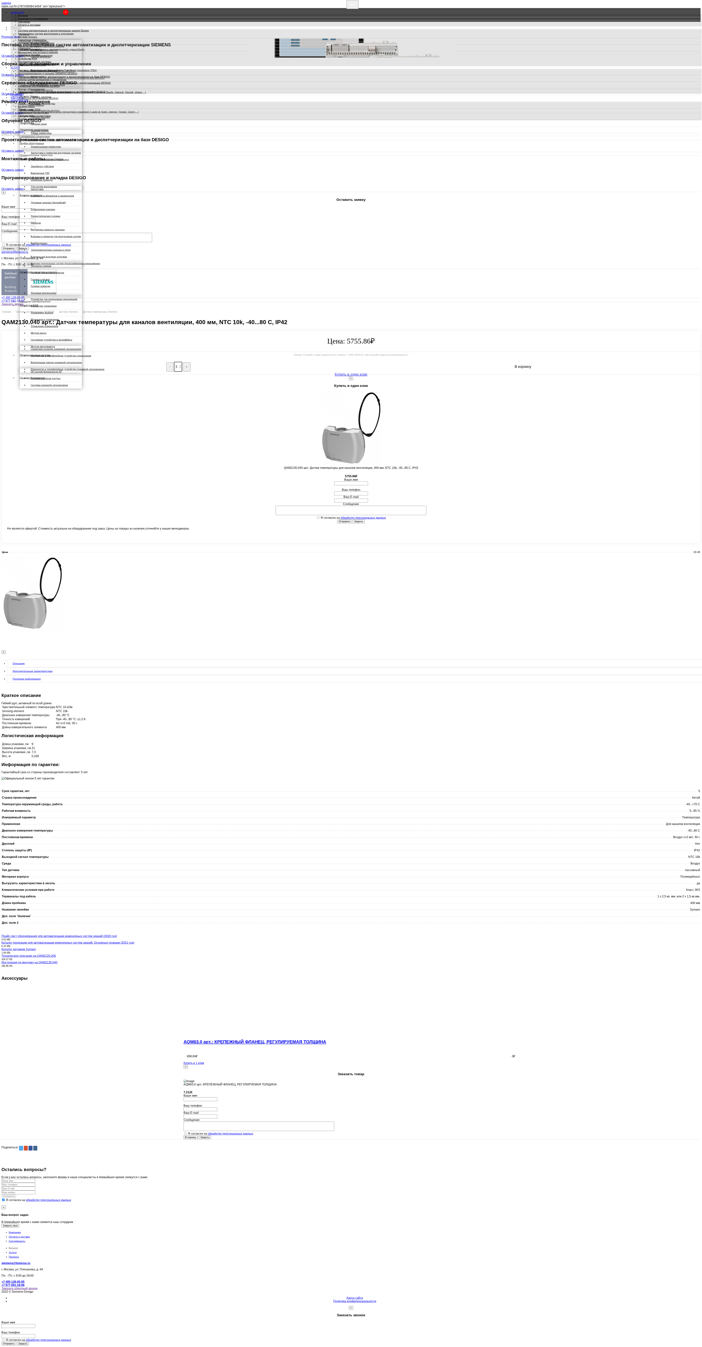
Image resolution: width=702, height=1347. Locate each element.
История (23, 15)
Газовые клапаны (40, 279)
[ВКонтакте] (35, 1148)
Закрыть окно (10, 1225)
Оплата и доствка (19, 1236)
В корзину (190, 1137)
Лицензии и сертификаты (33, 18)
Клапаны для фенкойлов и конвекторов (52, 195)
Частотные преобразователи (35, 55)
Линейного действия (42, 166)
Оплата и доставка (29, 24)
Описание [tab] (19, 663)
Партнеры (24, 21)
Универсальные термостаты (46, 146)
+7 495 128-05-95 (12, 297)
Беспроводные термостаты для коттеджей (53, 139)
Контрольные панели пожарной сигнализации (56, 362)
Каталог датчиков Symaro (18, 949)
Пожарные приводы (42, 180)
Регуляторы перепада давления (48, 229)
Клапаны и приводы (30, 49)
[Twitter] (21, 1148)
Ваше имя (8, 206)
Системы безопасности (32, 64)
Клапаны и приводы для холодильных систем (56, 236)
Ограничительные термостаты (36, 43)
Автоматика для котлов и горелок (38, 52)
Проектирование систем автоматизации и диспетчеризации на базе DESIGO (64, 76)
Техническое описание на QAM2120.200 (28, 955)
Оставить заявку (12, 131)
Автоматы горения (41, 265)
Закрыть (358, 521)
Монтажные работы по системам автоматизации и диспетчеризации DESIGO (64, 82)
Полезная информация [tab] (27, 678)
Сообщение (9, 231)
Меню (352, 4)
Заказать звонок (12, 304)
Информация (19, 100)
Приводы (36, 223)
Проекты (16, 95)
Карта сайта (355, 1297)
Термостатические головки (45, 216)
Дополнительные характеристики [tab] (32, 671)
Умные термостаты (41, 133)
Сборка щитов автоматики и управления (42, 79)
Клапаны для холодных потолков (49, 256)
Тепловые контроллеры (43, 293)
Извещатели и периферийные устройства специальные (61, 355)
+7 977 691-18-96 (12, 300)
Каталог (16, 27)
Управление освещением (44, 326)
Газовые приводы (40, 286)
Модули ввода (38, 333)
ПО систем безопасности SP (46, 371)
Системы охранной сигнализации (49, 385)
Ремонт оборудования (31, 89)
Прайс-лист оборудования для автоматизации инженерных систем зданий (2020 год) (59, 936)
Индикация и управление (45, 319)
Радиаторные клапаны (43, 209)
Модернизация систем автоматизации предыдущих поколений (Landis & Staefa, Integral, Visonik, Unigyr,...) (82, 92)
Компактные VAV (40, 173)
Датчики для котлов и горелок (47, 272)
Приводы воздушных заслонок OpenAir (41, 46)
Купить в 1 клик (194, 1063)
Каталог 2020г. (26, 106)
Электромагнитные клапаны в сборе (51, 250)
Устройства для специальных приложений (54, 299)
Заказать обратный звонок (19, 1288)
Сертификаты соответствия (34, 115)
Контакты (17, 97)
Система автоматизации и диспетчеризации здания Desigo (53, 30)
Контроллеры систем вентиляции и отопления (46, 33)
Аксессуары (37, 189)
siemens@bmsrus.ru (14, 252)
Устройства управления (43, 306)
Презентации (26, 109)
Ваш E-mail (9, 224)
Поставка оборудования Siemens (38, 70)
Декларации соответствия (33, 112)
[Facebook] (31, 1148)
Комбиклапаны (39, 243)
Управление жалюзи (42, 312)
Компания (17, 12)
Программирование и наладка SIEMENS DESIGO (47, 73)
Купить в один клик (351, 374)
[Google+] (26, 1148)
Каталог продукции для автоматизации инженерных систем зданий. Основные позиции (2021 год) (67, 942)
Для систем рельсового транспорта (50, 159)
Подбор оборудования (31, 118)
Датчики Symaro (27, 36)
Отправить (9, 248)
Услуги (15, 67)
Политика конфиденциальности (354, 1301)
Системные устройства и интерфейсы (51, 339)
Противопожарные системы (34, 61)
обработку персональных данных (363, 517)
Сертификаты (17, 1241)
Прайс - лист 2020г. (29, 103)
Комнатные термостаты (32, 39)
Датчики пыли (39, 124)
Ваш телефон (10, 216)
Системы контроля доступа (45, 378)
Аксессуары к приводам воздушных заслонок (56, 152)
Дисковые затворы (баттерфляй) (48, 202)
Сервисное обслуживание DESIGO (39, 86)
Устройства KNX (27, 58)
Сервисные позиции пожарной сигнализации (56, 349)
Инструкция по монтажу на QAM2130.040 (29, 962)
